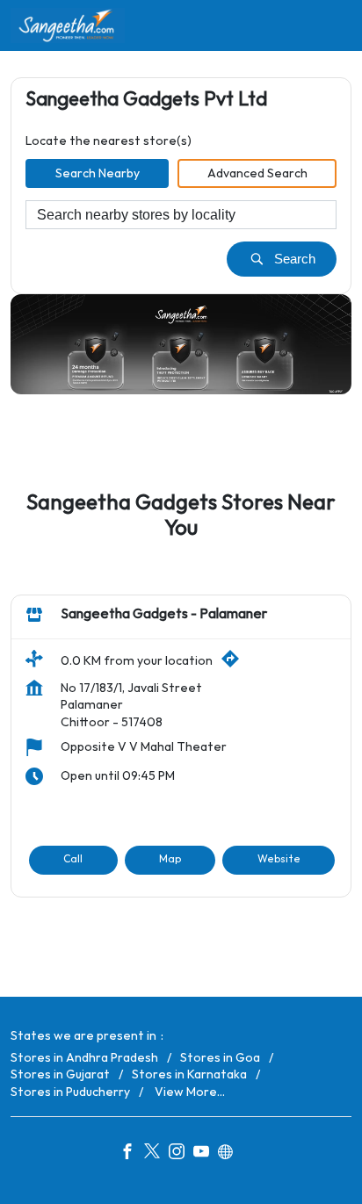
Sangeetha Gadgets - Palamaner (164, 614)
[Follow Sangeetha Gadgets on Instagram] (181, 1153)
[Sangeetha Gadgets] (68, 25)
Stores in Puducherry (70, 1092)
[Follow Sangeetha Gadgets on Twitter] (156, 1153)
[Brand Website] (230, 1153)
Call (73, 859)
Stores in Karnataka (189, 1074)
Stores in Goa (220, 1057)
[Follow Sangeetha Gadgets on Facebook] (131, 1153)
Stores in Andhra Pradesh (84, 1057)
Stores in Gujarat (60, 1074)
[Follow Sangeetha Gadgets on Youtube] (205, 1153)
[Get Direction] (234, 664)
